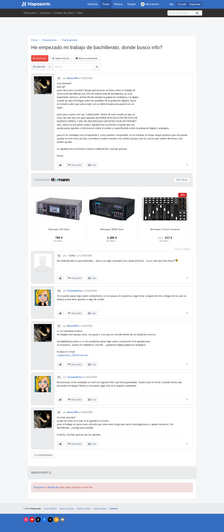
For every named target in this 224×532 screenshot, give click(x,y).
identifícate (53, 487)
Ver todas (181, 180)
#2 (59, 256)
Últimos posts (30, 13)
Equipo (131, 4)
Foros (105, 4)
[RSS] (56, 519)
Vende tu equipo (67, 509)
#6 (59, 412)
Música (118, 4)
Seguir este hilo (62, 58)
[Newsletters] (62, 519)
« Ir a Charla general (43, 455)
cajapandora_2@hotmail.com (72, 355)
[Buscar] (197, 13)
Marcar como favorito (88, 58)
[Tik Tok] (38, 519)
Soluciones (45, 13)
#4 (59, 326)
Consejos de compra (63, 13)
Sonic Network (50, 509)
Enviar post (41, 58)
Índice (80, 13)
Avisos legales (100, 509)
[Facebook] (44, 519)
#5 (59, 377)
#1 (59, 78)
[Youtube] (32, 519)
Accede (182, 4)
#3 (59, 291)
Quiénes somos (84, 509)
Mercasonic (152, 4)
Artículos (92, 4)
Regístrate (195, 4)
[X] (50, 519)
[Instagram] (26, 519)
